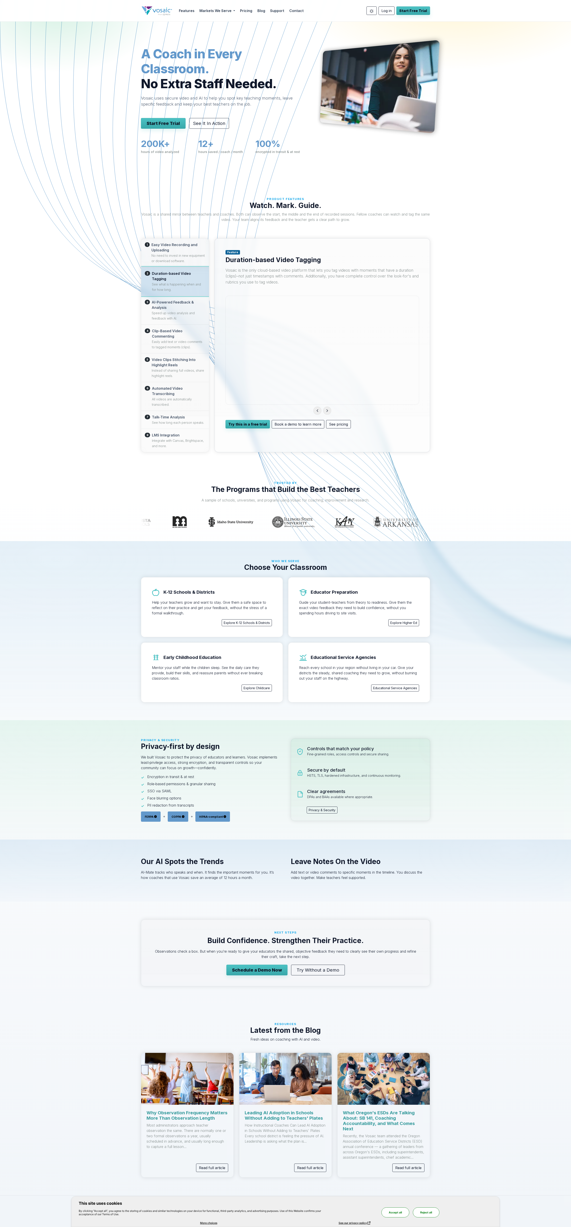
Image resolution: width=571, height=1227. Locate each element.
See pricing (338, 424)
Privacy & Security (322, 810)
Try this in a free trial (247, 424)
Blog (261, 10)
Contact (296, 10)
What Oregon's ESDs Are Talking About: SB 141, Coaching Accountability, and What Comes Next (379, 1120)
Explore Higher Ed (403, 623)
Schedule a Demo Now (257, 970)
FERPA (149, 816)
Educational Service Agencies (395, 688)
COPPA (177, 816)
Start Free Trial (413, 10)
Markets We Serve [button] (215, 10)
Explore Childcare (257, 688)
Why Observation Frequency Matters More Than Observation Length (187, 1115)
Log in (386, 10)
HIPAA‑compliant (211, 816)
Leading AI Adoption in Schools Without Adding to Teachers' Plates (284, 1115)
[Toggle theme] (371, 10)
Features (186, 10)
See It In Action (209, 123)
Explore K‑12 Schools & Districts (247, 623)
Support (277, 10)
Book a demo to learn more (298, 424)
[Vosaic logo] (157, 11)
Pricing (246, 10)
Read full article (212, 1168)
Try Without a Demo (318, 970)
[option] (175, 252)
